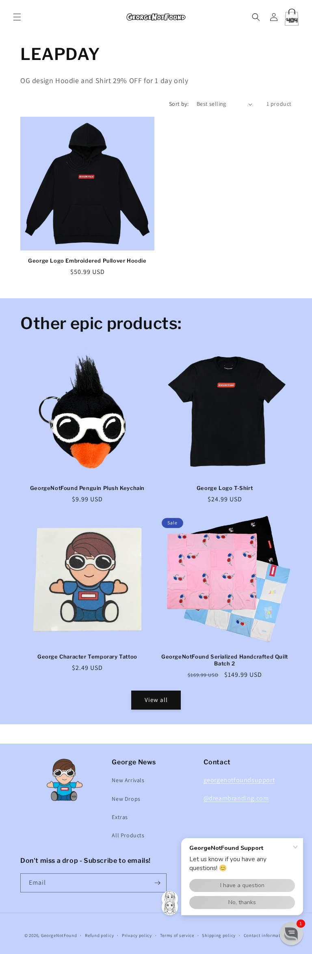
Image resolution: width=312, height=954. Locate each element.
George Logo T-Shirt (225, 488)
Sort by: (178, 103)
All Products (128, 835)
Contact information (266, 935)
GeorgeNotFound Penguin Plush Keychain (87, 488)
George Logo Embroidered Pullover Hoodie (87, 260)
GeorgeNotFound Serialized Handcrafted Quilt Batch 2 (224, 660)
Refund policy (99, 935)
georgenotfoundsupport (239, 780)
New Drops (126, 798)
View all (156, 700)
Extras (120, 817)
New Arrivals (128, 780)
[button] (17, 17)
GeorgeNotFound (59, 935)
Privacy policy (137, 935)
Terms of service (177, 935)
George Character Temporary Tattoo (87, 656)
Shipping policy (219, 935)
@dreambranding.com (236, 798)
